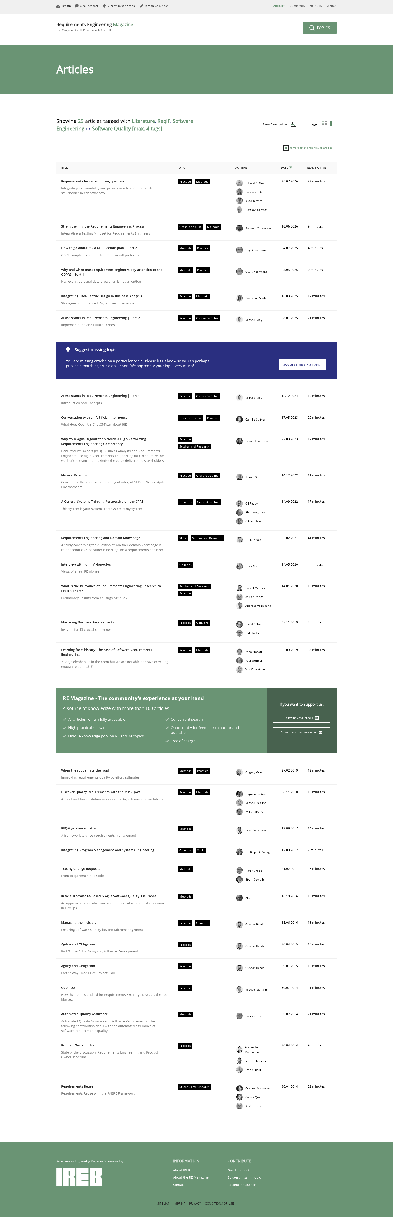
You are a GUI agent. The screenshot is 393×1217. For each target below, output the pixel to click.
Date (284, 168)
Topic (181, 168)
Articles (279, 5)
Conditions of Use (219, 1203)
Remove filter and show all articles (311, 148)
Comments (297, 5)
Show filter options (275, 124)
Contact (179, 1184)
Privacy (195, 1203)
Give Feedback (238, 1170)
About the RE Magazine (191, 1177)
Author (241, 168)
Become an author (242, 1184)
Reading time (317, 168)
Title (64, 168)
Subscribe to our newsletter (299, 732)
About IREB (181, 1170)
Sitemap (163, 1203)
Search (332, 5)
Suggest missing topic (302, 364)
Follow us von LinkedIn (299, 718)
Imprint (179, 1203)
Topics (322, 27)
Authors (316, 5)
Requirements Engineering (94, 26)
